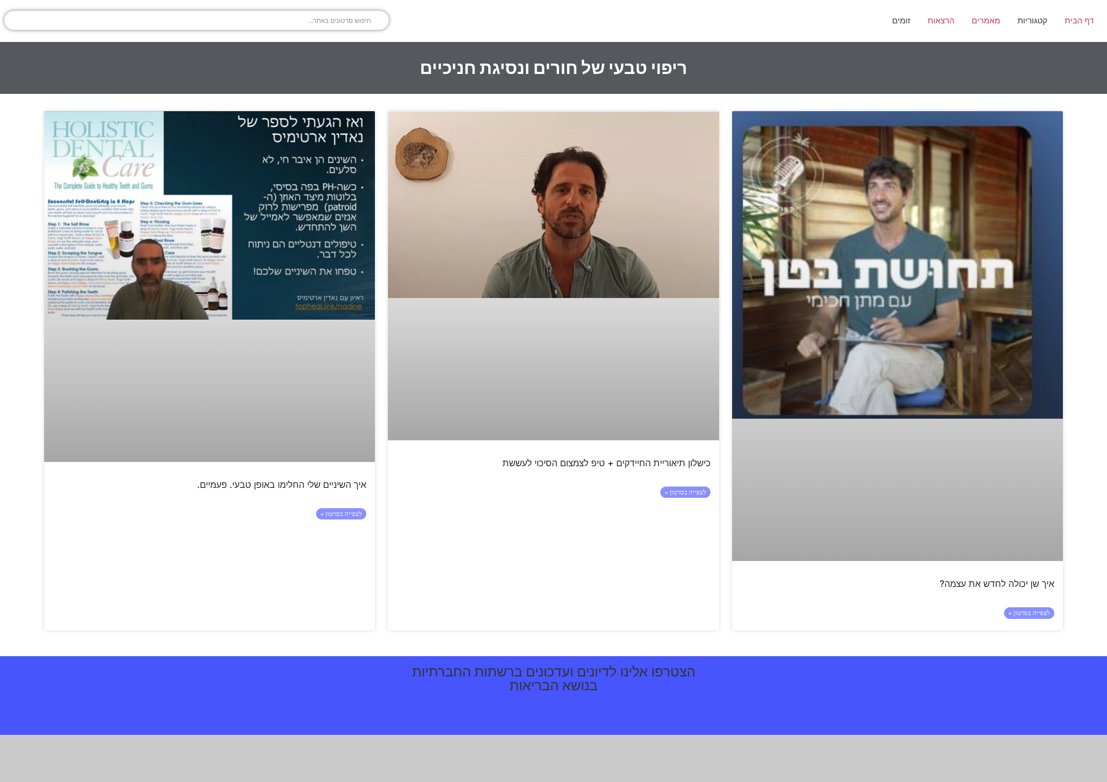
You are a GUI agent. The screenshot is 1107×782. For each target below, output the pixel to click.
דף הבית (1079, 21)
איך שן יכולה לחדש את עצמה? (997, 583)
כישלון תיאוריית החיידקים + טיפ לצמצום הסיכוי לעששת (606, 463)
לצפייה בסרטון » (1029, 612)
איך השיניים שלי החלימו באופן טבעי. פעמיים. (281, 484)
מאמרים (986, 21)
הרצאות (941, 21)
